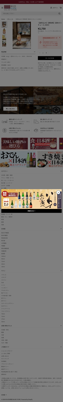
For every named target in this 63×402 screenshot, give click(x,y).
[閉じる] (58, 192)
